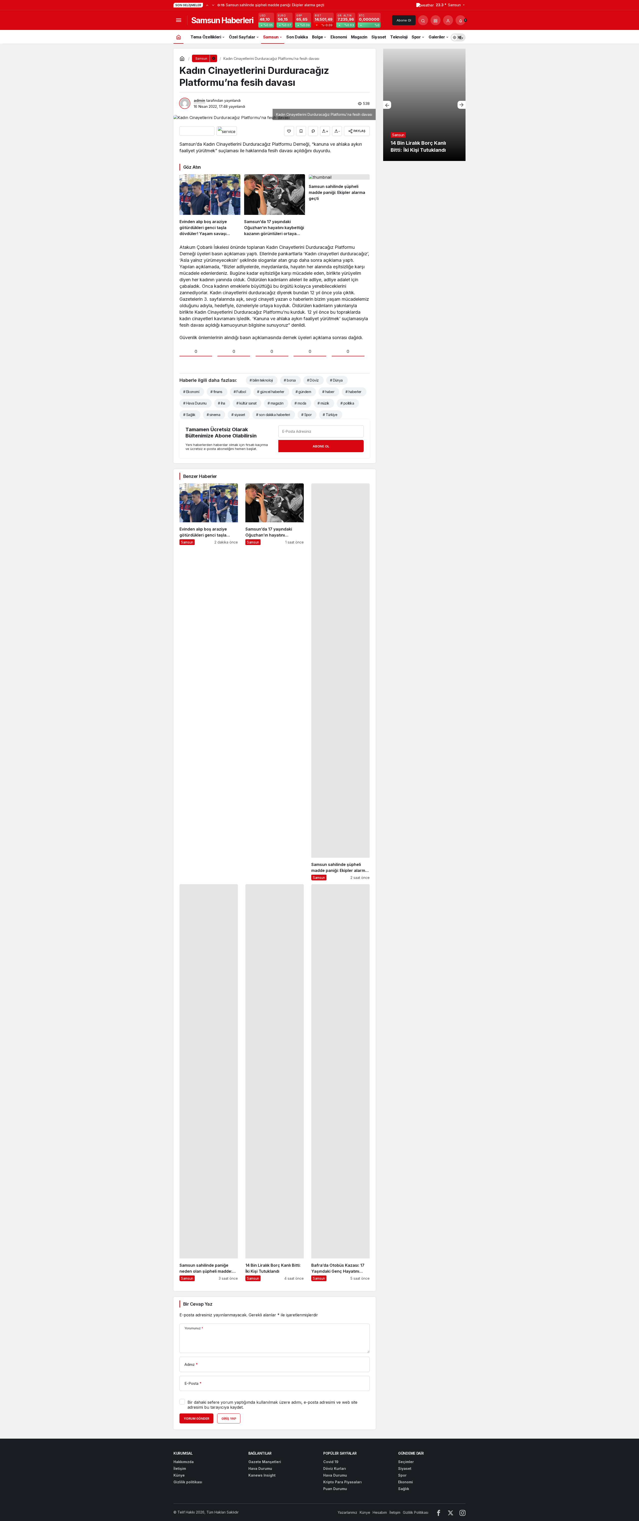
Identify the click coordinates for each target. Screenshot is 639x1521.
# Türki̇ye (330, 415)
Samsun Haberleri (222, 20)
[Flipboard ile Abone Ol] (226, 131)
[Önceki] (207, 5)
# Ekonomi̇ (191, 392)
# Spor (306, 415)
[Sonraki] (213, 5)
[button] (436, 20)
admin (199, 100)
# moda (300, 403)
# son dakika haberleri (273, 415)
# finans (216, 392)
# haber (328, 392)
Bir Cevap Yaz (197, 1304)
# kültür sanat (246, 403)
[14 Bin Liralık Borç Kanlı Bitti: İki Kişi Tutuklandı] (274, 1082)
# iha (221, 403)
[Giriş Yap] (448, 20)
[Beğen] (289, 131)
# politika (347, 403)
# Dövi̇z (313, 380)
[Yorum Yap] (313, 131)
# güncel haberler (270, 392)
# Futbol (240, 392)
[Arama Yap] (423, 20)
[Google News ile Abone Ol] (196, 131)
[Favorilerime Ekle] (301, 131)
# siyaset (238, 415)
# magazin (275, 403)
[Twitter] (451, 1512)
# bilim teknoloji (261, 380)
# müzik (323, 403)
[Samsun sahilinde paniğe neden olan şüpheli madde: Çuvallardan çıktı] (208, 1082)
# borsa (290, 380)
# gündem (303, 392)
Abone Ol (404, 20)
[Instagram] (463, 1512)
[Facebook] (439, 1512)
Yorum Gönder (196, 1418)
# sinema (213, 415)
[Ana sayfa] (178, 36)
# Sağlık (189, 415)
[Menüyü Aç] (178, 20)
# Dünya (336, 380)
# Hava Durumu (195, 403)
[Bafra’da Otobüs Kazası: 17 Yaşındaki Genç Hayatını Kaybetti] (340, 1082)
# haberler (353, 392)
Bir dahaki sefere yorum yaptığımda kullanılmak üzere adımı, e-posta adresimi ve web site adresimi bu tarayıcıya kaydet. (272, 1405)
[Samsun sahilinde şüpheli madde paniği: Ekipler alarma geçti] (339, 205)
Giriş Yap (228, 1418)
